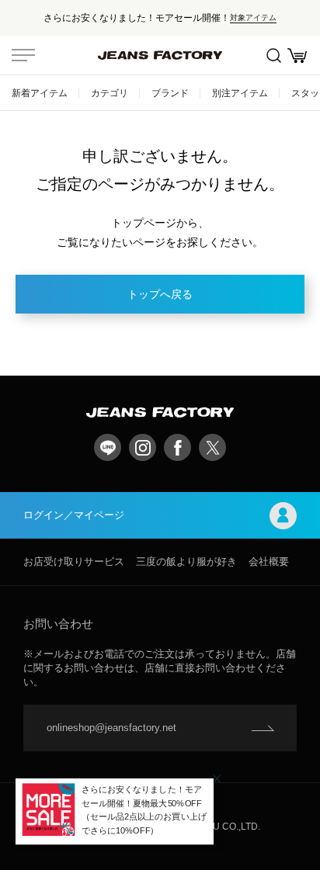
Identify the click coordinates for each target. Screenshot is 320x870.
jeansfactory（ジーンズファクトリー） (160, 55)
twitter (212, 447)
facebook (177, 447)
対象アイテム (253, 17)
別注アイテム (240, 93)
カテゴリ (109, 93)
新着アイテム (40, 93)
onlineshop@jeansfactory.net (111, 727)
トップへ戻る (160, 294)
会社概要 (269, 561)
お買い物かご (296, 55)
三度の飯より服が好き (186, 561)
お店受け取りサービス (73, 561)
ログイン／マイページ (73, 515)
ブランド (170, 93)
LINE (107, 447)
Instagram (142, 447)
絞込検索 (273, 55)
